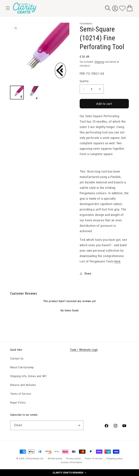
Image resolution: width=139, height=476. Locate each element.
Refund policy (55, 458)
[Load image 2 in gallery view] (32, 92)
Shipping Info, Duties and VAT (28, 376)
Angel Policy (18, 402)
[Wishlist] (122, 8)
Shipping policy (114, 458)
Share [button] (87, 273)
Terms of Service (20, 393)
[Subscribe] (78, 425)
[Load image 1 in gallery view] (17, 92)
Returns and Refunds (23, 385)
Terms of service (93, 458)
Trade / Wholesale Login (84, 349)
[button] (69, 472)
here (117, 261)
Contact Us (17, 358)
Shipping (99, 61)
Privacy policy (73, 458)
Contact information (71, 462)
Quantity (84, 81)
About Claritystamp (22, 367)
